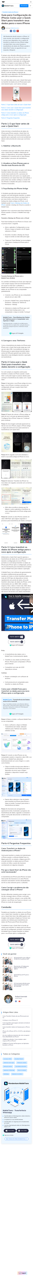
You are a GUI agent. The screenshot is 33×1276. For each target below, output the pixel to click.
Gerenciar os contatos (17, 1074)
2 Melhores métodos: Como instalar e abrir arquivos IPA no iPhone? (14, 1040)
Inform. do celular (22, 1070)
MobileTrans (7, 699)
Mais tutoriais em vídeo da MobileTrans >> (16, 1138)
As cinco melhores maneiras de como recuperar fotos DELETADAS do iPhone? (16, 1035)
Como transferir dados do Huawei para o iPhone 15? (16, 1027)
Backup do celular (8, 1066)
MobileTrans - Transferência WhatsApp (14, 1111)
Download (24, 5)
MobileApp (6, 1074)
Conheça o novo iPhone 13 (10, 1020)
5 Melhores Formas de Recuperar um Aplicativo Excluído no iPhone (16, 1044)
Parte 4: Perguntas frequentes (10, 118)
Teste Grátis (15, 637)
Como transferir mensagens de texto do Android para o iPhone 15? (16, 1023)
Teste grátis (11, 1130)
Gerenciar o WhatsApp (9, 1070)
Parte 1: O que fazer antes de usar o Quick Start (16, 104)
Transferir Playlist (19, 1059)
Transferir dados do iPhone (10, 12)
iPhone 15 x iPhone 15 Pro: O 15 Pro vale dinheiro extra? (16, 1031)
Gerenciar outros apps (9, 1062)
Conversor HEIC (7, 1059)
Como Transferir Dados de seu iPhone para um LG (16, 1016)
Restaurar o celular (21, 1062)
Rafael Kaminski (15, 28)
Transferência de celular (20, 1066)
